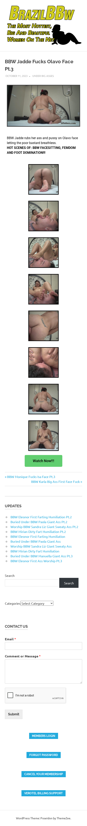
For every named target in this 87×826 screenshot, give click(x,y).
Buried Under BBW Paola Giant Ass (36, 541)
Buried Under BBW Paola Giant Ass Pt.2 (39, 522)
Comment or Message (23, 656)
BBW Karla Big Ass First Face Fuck (55, 481)
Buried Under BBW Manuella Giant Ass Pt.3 (42, 556)
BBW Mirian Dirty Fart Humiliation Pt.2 (38, 531)
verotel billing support (43, 793)
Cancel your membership (43, 774)
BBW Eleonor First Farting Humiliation (38, 536)
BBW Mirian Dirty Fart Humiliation (35, 551)
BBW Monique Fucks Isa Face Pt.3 (31, 477)
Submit (13, 714)
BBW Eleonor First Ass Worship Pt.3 (36, 561)
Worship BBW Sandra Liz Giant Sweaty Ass (41, 546)
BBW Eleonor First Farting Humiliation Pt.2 (41, 517)
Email (10, 639)
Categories (12, 603)
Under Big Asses (43, 75)
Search (10, 575)
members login (43, 736)
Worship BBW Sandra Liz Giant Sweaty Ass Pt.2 (44, 527)
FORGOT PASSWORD (43, 755)
